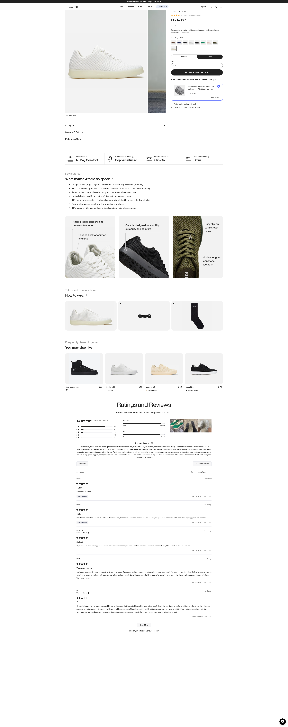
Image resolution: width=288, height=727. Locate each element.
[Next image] (70, 115)
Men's (210, 56)
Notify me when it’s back (196, 72)
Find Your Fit (162, 7)
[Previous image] (67, 115)
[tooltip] (152, 443)
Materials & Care (73, 139)
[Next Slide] (210, 425)
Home (173, 11)
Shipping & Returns (74, 132)
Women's (184, 56)
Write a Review (195, 15)
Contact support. (153, 630)
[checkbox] (197, 92)
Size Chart (216, 98)
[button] (96, 426)
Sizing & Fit (70, 125)
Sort (193, 472)
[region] (191, 425)
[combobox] (193, 93)
